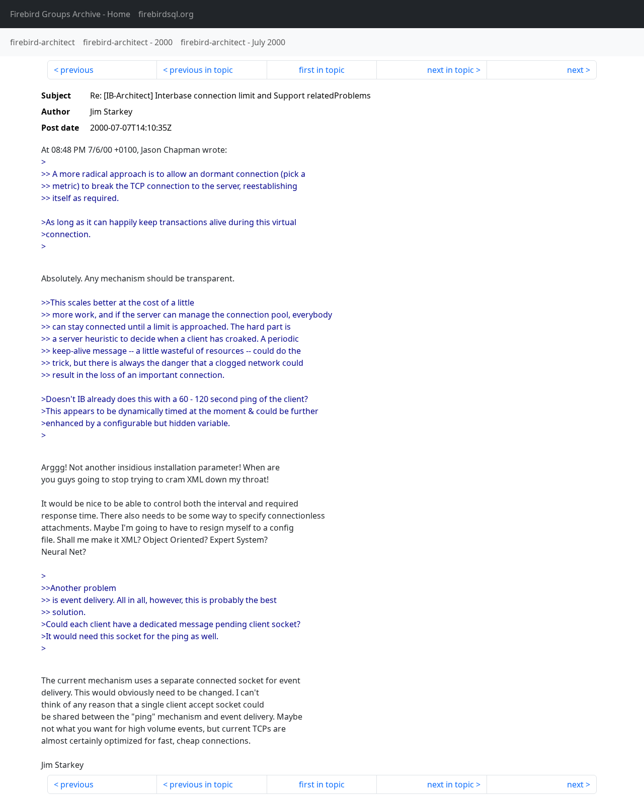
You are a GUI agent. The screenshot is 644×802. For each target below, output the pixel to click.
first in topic (322, 69)
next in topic (450, 69)
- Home (70, 14)
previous (77, 69)
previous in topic (201, 69)
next (575, 69)
